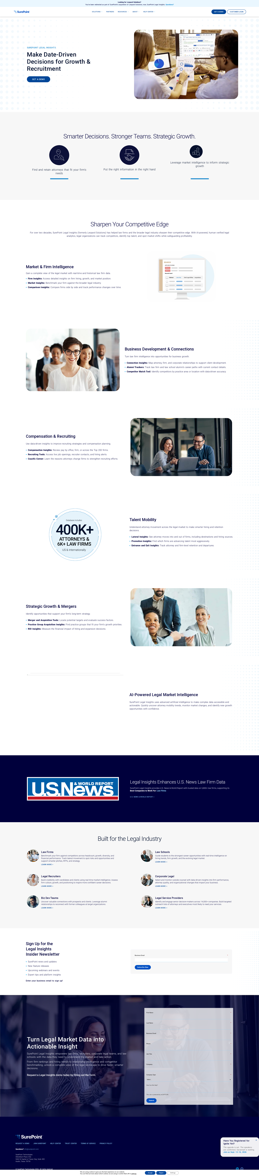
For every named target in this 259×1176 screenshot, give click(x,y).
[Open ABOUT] (139, 12)
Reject (161, 1173)
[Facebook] (241, 1168)
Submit (151, 1100)
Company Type (188, 1075)
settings (133, 1174)
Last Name (188, 1023)
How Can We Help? (152, 1085)
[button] (256, 1140)
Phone (188, 1043)
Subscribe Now (142, 967)
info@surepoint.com (31, 1149)
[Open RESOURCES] (128, 12)
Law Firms (161, 790)
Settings (173, 1173)
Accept (150, 1173)
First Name (188, 1012)
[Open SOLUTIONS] (101, 12)
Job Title (188, 1054)
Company (188, 1064)
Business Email (181, 955)
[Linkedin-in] (237, 1168)
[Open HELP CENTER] (154, 12)
